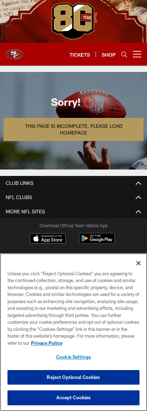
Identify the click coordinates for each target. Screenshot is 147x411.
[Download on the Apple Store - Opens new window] (48, 239)
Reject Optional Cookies (73, 377)
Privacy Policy (46, 343)
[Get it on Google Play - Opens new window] (97, 242)
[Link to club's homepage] (14, 51)
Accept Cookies (73, 397)
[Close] (138, 263)
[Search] (124, 54)
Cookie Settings (73, 357)
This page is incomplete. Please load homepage (73, 129)
